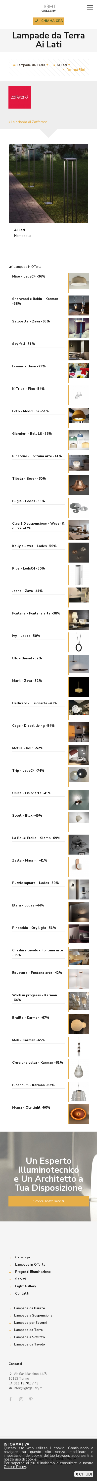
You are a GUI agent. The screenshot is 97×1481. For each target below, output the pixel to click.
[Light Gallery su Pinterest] (31, 1399)
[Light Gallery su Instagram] (21, 1399)
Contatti (22, 1293)
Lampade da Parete (29, 1308)
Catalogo (22, 1257)
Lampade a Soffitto (29, 1337)
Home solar (23, 236)
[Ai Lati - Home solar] (48, 183)
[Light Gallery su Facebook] (11, 1399)
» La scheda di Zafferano (28, 122)
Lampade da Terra (28, 1330)
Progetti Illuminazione (33, 1272)
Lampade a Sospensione (33, 1315)
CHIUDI (84, 1474)
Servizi (20, 1279)
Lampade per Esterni (30, 1323)
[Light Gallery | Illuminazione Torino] (48, 7)
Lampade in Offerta (30, 1264)
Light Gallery (25, 1286)
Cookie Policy (15, 1467)
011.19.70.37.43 (26, 1383)
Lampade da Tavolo (29, 1344)
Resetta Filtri (75, 70)
